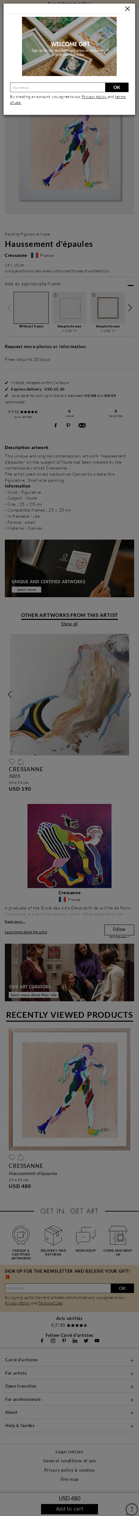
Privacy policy (95, 96)
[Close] (127, 9)
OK (116, 87)
